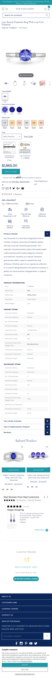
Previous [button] (3, 467)
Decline (25, 670)
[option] (26, 53)
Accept (25, 665)
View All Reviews (34, 500)
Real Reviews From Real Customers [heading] (21, 497)
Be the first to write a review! (26, 579)
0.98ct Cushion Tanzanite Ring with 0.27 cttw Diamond (13, 477)
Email (31, 204)
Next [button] (49, 467)
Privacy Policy (26, 661)
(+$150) (26, 158)
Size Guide (28, 136)
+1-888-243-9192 (11, 204)
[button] (45, 497)
